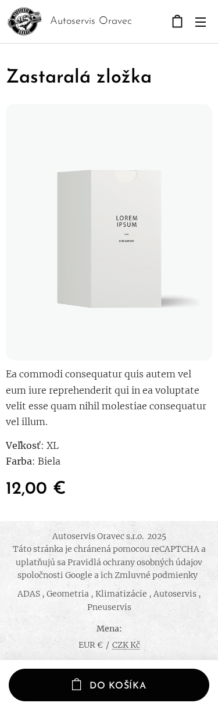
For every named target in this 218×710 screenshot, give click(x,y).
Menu (200, 21)
